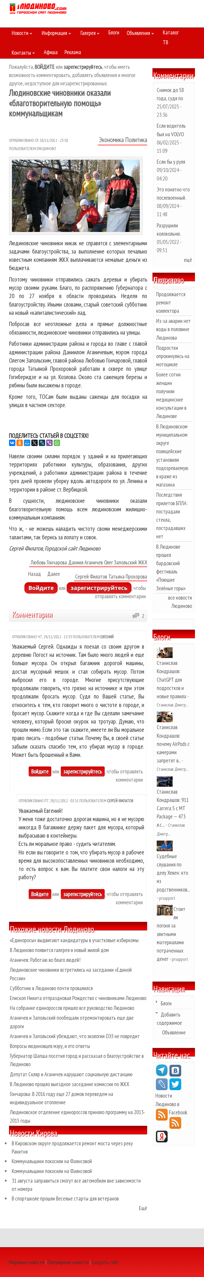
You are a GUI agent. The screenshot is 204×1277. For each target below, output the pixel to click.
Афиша (51, 52)
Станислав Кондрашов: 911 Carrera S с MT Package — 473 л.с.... (173, 808)
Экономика (111, 139)
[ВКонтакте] (12, 443)
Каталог (171, 32)
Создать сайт (105, 1262)
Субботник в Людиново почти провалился (51, 988)
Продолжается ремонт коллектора (170, 302)
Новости (18, 33)
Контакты (20, 53)
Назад (34, 573)
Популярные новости (68, 1262)
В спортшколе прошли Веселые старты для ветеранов (65, 1198)
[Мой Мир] (27, 443)
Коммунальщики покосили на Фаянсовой (52, 1161)
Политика (136, 139)
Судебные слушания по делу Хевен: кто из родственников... (173, 873)
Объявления (137, 33)
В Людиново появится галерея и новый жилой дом (59, 950)
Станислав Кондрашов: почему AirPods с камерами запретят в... (173, 744)
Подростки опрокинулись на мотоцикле (172, 356)
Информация (53, 33)
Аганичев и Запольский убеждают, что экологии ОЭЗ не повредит (75, 1036)
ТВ (165, 42)
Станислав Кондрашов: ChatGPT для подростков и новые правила (171, 679)
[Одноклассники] (19, 443)
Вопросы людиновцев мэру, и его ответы (50, 1046)
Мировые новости (26, 1262)
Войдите (41, 588)
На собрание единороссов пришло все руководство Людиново (72, 1007)
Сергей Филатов (91, 576)
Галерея (87, 33)
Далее (53, 573)
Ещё (143, 1208)
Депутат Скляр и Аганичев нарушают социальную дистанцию (71, 1074)
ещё (188, 259)
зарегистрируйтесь (99, 588)
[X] (34, 443)
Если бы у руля (171, 161)
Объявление (174, 1032)
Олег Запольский (120, 562)
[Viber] (49, 443)
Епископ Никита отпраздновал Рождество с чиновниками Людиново (78, 998)
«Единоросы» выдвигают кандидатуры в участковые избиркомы (74, 940)
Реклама (73, 52)
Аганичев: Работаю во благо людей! (45, 959)
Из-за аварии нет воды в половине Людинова (173, 329)
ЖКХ (142, 562)
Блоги (113, 32)
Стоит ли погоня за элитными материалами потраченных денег (171, 933)
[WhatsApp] (57, 443)
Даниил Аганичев (85, 562)
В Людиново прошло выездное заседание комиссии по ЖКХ (69, 1084)
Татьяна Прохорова (127, 576)
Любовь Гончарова (49, 562)
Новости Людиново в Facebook (171, 1104)
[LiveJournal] (42, 443)
